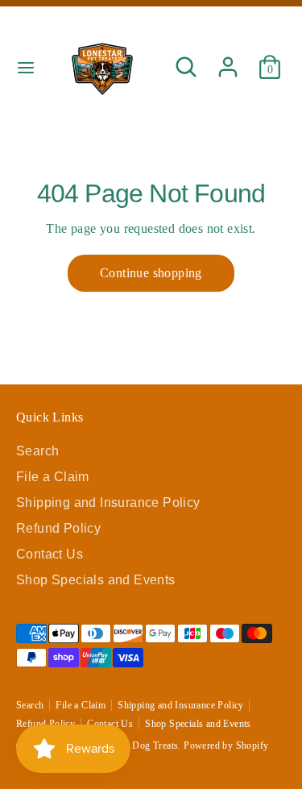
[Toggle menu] (26, 67)
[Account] (228, 59)
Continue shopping (151, 273)
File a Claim (52, 477)
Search (37, 451)
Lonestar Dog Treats (136, 745)
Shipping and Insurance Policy (108, 502)
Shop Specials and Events (96, 580)
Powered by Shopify (226, 745)
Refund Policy (58, 528)
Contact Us (49, 554)
